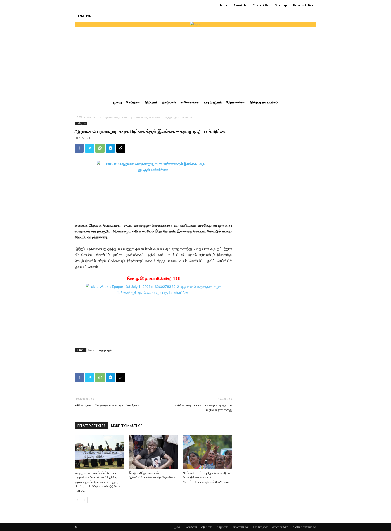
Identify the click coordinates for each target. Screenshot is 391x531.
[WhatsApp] (100, 148)
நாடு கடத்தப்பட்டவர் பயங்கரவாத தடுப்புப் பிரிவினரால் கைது (203, 407)
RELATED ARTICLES (91, 426)
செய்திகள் (92, 117)
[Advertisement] (195, 60)
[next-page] (85, 500)
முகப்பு (177, 527)
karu (91, 350)
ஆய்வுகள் (206, 527)
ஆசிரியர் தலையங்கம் (304, 527)
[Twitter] (89, 148)
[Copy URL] (120, 148)
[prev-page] (77, 500)
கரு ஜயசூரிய (106, 350)
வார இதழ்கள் (260, 527)
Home (79, 117)
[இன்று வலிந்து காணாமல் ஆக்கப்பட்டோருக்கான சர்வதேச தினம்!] (153, 452)
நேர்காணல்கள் (280, 527)
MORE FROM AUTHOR (127, 426)
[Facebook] (79, 148)
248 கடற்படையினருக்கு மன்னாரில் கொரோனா (108, 405)
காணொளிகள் (241, 527)
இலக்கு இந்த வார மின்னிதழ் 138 (153, 278)
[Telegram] (110, 148)
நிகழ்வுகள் (222, 527)
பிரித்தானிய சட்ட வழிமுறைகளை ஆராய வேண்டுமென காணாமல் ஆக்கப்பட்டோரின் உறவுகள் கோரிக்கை (207, 477)
